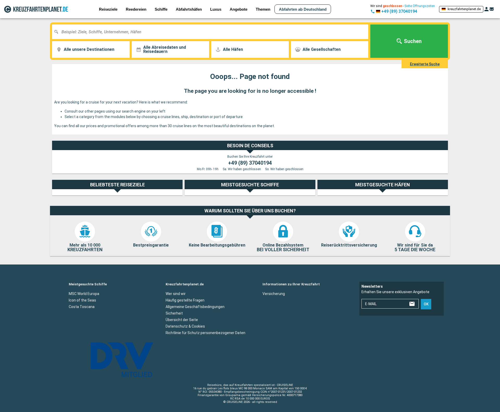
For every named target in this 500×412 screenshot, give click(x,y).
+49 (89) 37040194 (250, 163)
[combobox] (212, 32)
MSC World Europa (84, 294)
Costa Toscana (82, 307)
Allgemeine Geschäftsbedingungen (195, 307)
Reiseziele (108, 9)
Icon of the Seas (82, 300)
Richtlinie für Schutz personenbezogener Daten (205, 333)
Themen (263, 9)
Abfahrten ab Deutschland (303, 9)
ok (426, 304)
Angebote (238, 9)
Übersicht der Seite (182, 320)
